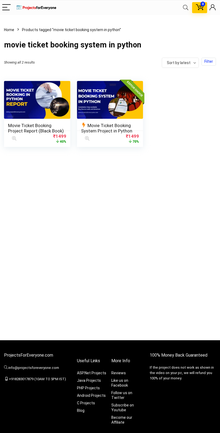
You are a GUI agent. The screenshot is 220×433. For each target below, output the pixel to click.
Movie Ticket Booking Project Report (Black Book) (36, 128)
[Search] (185, 8)
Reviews (118, 373)
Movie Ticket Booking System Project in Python (106, 128)
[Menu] (6, 8)
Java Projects (89, 380)
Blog (81, 410)
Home (9, 30)
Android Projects (91, 395)
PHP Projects (88, 388)
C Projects (86, 403)
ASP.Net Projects (91, 373)
